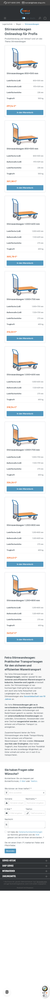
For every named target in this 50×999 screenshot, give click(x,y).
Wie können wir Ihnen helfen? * (18, 788)
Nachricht (9, 819)
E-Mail (22, 781)
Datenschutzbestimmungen (30, 832)
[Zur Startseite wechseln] (25, 11)
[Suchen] (39, 18)
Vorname (8, 799)
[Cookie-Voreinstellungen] (6, 992)
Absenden (10, 851)
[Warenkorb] (45, 18)
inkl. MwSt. (29, 18)
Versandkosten (41, 882)
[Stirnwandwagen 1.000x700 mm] (25, 284)
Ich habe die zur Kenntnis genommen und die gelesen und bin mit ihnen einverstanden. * (25, 835)
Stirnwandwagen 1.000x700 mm (23, 299)
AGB (37, 835)
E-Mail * (8, 809)
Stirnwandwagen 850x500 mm (22, 73)
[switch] (45, 995)
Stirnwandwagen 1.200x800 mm (23, 525)
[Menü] (5, 18)
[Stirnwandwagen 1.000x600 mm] (25, 209)
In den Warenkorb (25, 112)
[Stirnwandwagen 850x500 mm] (25, 58)
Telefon (34, 781)
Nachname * (31, 799)
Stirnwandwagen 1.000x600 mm (23, 224)
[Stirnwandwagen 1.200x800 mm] (25, 510)
